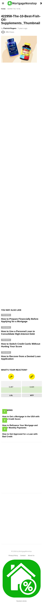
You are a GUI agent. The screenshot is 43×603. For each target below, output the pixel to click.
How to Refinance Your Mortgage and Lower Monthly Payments (20, 426)
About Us (31, 555)
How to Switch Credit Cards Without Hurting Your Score (20, 345)
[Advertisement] (21, 87)
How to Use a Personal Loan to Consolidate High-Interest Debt (18, 332)
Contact (23, 555)
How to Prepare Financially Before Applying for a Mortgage (19, 320)
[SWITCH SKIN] (41, 3)
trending (6, 315)
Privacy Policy (13, 555)
